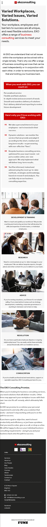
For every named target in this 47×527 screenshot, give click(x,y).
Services (7, 458)
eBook (6, 473)
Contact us (8, 477)
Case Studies (8, 468)
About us (7, 460)
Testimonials (8, 475)
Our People (8, 463)
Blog (5, 465)
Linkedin (7, 508)
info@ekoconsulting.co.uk (16, 497)
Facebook (7, 506)
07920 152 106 (12, 495)
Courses (7, 470)
